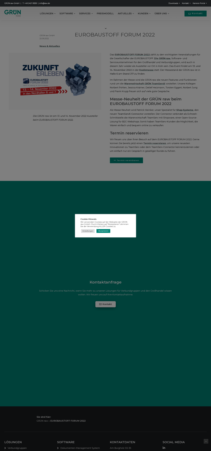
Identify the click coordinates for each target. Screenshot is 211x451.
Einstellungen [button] (88, 231)
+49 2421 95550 (30, 3)
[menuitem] (174, 3)
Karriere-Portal (199, 3)
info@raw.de (44, 3)
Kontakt (185, 3)
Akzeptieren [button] (103, 231)
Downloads (173, 3)
